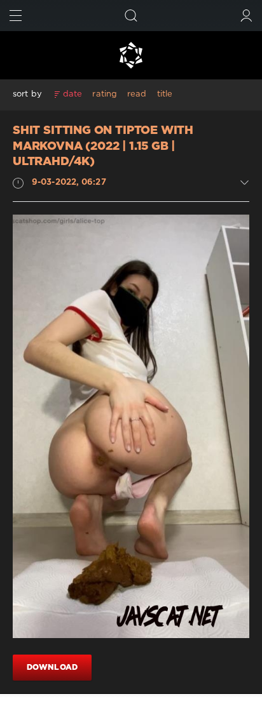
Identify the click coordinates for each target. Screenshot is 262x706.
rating (104, 94)
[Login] (246, 15)
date (72, 94)
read (136, 94)
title (165, 94)
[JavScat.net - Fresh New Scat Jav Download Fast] (131, 55)
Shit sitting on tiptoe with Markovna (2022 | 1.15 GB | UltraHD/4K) (103, 146)
